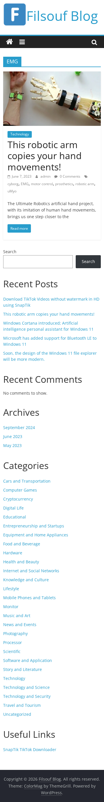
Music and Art (16, 615)
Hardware (12, 552)
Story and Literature (22, 669)
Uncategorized (17, 714)
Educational (14, 517)
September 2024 (19, 427)
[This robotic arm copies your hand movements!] (52, 75)
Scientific (12, 651)
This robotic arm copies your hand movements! (45, 155)
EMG (25, 183)
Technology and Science (26, 687)
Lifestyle (11, 588)
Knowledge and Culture (26, 579)
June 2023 (12, 436)
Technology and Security (27, 696)
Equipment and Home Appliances (35, 535)
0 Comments (69, 176)
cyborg (13, 183)
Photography (15, 633)
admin (45, 176)
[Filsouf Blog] (9, 42)
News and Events (19, 624)
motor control (42, 183)
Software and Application (27, 660)
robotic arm (84, 183)
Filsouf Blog (62, 16)
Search (9, 251)
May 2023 (12, 445)
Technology (19, 134)
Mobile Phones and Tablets (29, 597)
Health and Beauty (21, 561)
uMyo (12, 191)
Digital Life (13, 508)
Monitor (10, 606)
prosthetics (64, 183)
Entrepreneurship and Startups (33, 526)
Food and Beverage (21, 544)
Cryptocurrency (18, 499)
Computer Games (20, 490)
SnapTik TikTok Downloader (29, 749)
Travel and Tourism (22, 705)
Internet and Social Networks (31, 570)
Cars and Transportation (27, 481)
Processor (12, 642)
